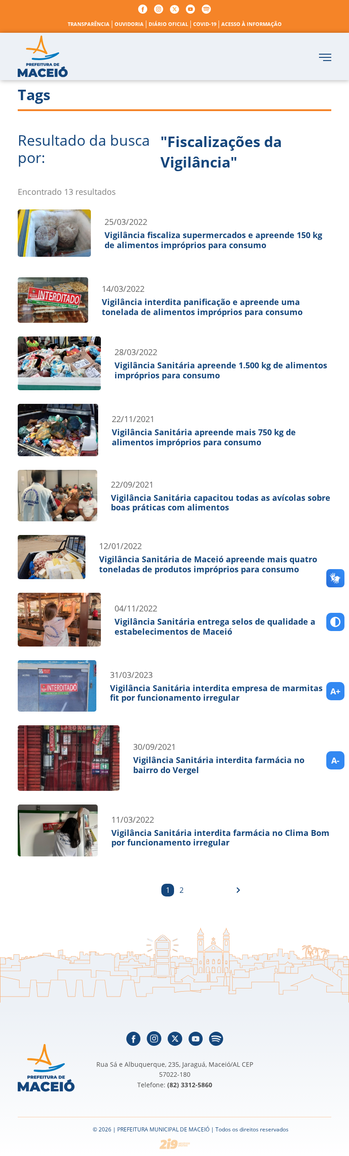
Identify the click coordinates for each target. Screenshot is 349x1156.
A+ (335, 691)
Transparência (89, 23)
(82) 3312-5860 (189, 1084)
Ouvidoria (129, 23)
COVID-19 (204, 23)
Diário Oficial (168, 23)
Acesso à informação (251, 23)
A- (335, 760)
